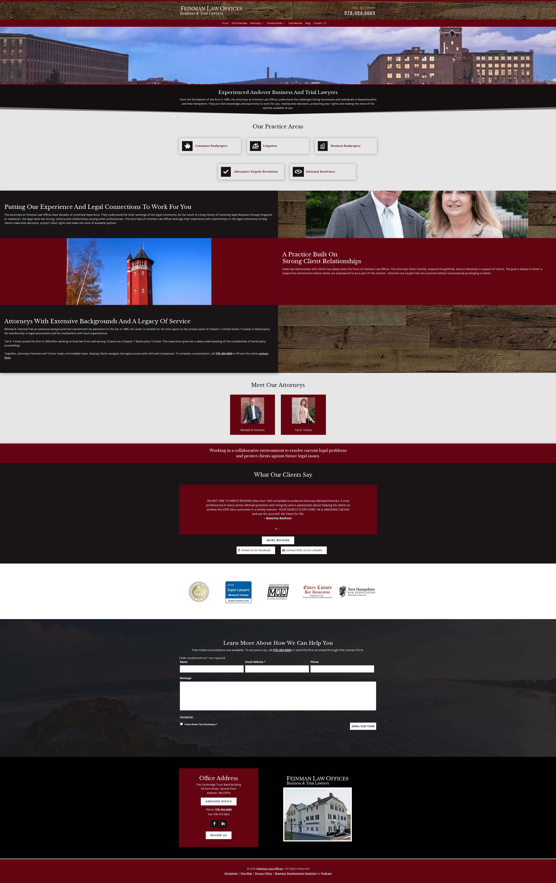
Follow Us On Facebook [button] (255, 550)
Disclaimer (186, 717)
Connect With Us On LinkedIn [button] (304, 550)
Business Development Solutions (296, 873)
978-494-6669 (359, 12)
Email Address (255, 662)
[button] (180, 511)
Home (225, 23)
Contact (318, 23)
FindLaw (326, 873)
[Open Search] (325, 23)
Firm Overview (239, 23)
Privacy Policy (263, 873)
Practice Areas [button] (274, 23)
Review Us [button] (218, 835)
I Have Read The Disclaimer (201, 724)
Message (185, 678)
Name (184, 662)
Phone (314, 662)
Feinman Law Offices (269, 868)
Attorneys (255, 23)
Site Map (246, 873)
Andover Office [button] (218, 801)
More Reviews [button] (278, 540)
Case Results (295, 23)
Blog (307, 23)
